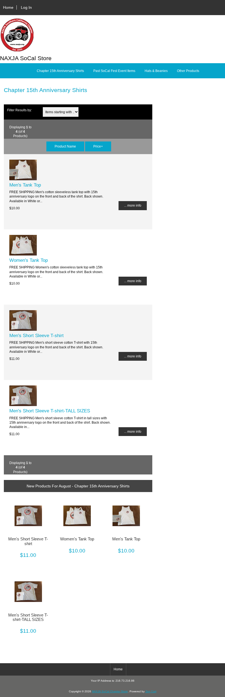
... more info (132, 205)
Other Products (188, 71)
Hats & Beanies (156, 71)
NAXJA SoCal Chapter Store (110, 691)
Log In (26, 7)
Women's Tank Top (28, 260)
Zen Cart (150, 691)
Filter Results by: (19, 110)
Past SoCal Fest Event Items (114, 71)
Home (8, 7)
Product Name (65, 146)
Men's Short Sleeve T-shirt (36, 335)
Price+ (98, 146)
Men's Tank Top (25, 185)
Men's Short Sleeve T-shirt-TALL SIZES (49, 410)
